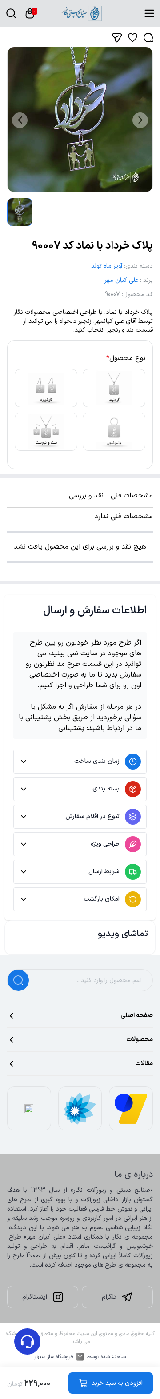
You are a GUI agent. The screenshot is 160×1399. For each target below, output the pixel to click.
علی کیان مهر (121, 280)
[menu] (149, 13)
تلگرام (109, 1297)
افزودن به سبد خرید (117, 1383)
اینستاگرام (34, 1297)
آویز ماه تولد (106, 266)
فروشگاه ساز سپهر (53, 1357)
